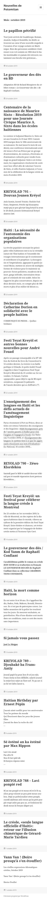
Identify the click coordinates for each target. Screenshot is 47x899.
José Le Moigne (11, 644)
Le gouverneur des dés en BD (22, 76)
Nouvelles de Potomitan (13, 7)
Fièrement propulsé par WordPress (16, 896)
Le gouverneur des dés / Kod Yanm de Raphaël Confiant (23, 552)
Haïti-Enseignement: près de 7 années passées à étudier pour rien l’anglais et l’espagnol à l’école (23, 431)
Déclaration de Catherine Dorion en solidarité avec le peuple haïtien (20, 309)
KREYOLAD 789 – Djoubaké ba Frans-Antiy (20, 665)
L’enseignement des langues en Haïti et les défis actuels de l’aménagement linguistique (22, 409)
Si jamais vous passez (21, 638)
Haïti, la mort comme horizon (21, 592)
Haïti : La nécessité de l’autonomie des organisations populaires (22, 236)
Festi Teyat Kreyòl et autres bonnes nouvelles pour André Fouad (22, 346)
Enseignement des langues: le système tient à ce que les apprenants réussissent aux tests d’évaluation (23, 440)
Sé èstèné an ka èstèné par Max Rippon (22, 744)
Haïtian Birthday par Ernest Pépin (21, 702)
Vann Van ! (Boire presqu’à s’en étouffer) (22, 859)
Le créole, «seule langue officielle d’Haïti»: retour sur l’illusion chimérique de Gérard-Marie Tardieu (23, 829)
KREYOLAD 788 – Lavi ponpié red (21, 782)
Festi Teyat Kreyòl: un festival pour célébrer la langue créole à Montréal (22, 501)
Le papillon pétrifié (20, 30)
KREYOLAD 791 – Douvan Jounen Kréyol (22, 193)
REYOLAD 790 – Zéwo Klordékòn (21, 465)
